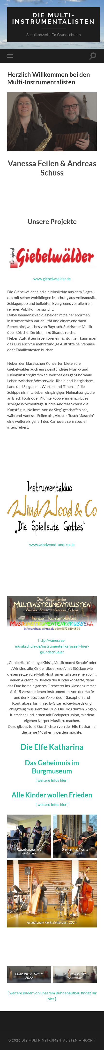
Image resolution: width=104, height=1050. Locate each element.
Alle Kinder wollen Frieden (52, 795)
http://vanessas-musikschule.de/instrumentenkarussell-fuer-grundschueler (52, 646)
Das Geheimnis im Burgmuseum (52, 766)
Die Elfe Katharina (52, 746)
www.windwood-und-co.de (51, 544)
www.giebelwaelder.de (52, 278)
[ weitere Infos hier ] (52, 780)
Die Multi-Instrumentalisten (53, 18)
